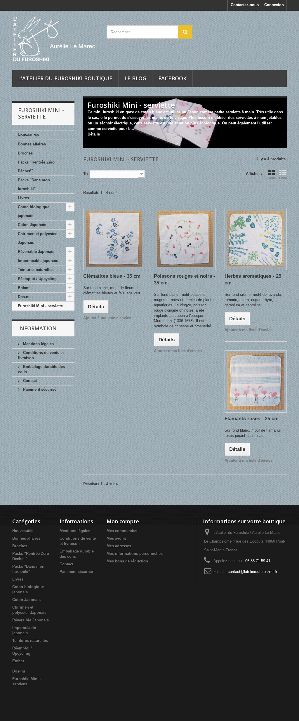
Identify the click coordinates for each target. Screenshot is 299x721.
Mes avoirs (116, 538)
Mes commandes (122, 531)
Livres (23, 198)
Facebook (172, 78)
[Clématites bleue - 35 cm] (114, 239)
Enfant (23, 288)
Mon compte (123, 521)
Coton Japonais (32, 225)
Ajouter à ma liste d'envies (107, 318)
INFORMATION (37, 328)
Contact (29, 380)
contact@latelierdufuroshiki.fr (252, 571)
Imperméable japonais (38, 260)
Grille (271, 178)
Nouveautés (28, 135)
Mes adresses (119, 546)
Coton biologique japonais (33, 211)
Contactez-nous (245, 5)
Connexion (274, 5)
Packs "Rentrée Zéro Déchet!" (36, 166)
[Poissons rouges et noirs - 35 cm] (185, 239)
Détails (94, 134)
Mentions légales (38, 344)
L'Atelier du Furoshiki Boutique (65, 78)
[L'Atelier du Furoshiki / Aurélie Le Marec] (55, 39)
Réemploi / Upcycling (37, 279)
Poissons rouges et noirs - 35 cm (184, 279)
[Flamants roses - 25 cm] (255, 381)
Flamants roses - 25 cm (252, 418)
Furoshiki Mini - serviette (40, 306)
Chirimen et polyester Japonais (37, 238)
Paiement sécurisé (39, 389)
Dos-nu (24, 297)
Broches (25, 153)
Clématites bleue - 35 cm (111, 276)
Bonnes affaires (32, 144)
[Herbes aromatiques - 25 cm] (255, 239)
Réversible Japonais (36, 251)
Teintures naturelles (35, 269)
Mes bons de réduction (127, 561)
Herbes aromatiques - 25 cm (253, 279)
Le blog (135, 78)
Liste (283, 178)
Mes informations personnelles (135, 553)
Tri (85, 173)
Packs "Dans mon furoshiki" (34, 184)
